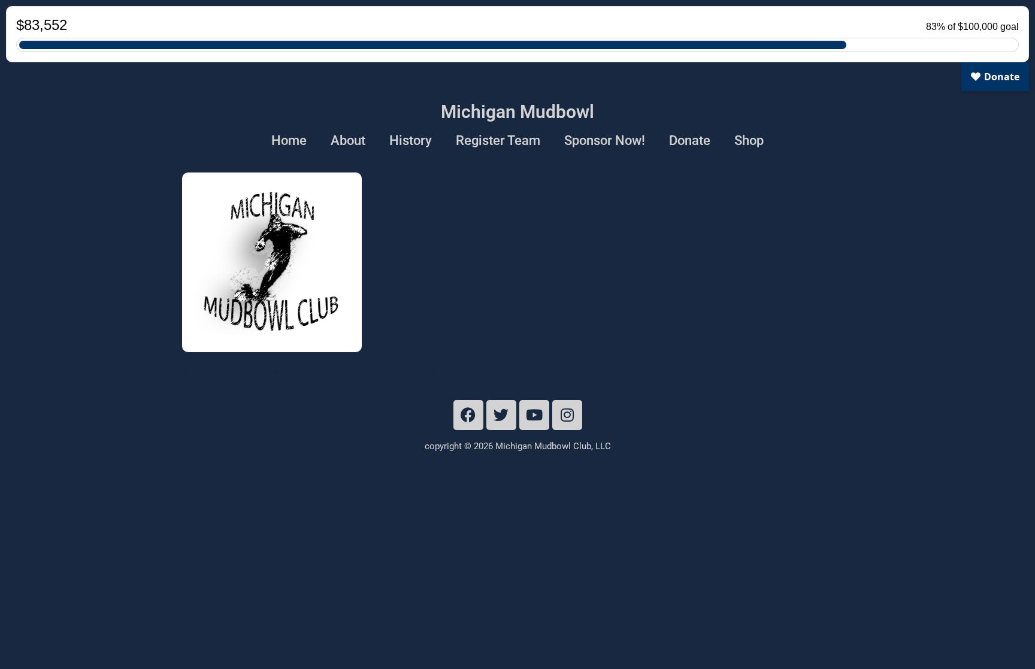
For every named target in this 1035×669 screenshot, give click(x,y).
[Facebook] (468, 415)
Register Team (498, 140)
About (348, 140)
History (410, 140)
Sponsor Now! (604, 140)
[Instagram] (567, 415)
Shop (749, 140)
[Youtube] (534, 415)
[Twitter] (501, 415)
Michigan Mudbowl (517, 111)
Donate (689, 140)
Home (289, 140)
